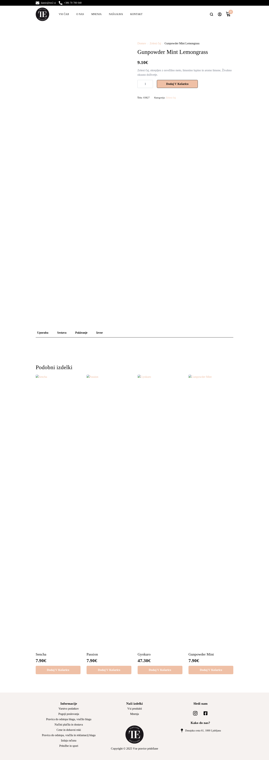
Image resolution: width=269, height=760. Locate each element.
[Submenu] (213, 14)
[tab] (43, 332)
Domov (141, 43)
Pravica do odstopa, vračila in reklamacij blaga (69, 735)
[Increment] (150, 84)
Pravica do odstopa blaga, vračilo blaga (68, 719)
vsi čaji (64, 14)
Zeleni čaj (155, 43)
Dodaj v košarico (177, 83)
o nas (80, 14)
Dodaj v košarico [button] (58, 669)
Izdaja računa (68, 740)
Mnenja (96, 14)
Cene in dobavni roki (69, 729)
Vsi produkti (134, 708)
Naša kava (116, 14)
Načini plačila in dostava (69, 724)
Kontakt (136, 14)
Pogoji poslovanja (68, 713)
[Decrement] (140, 84)
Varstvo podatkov (69, 708)
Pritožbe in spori (68, 745)
